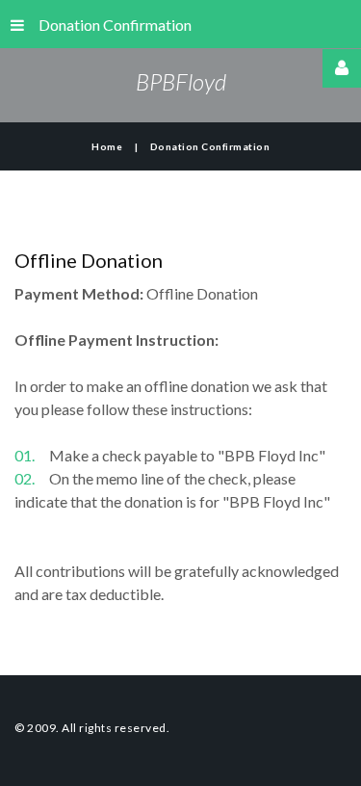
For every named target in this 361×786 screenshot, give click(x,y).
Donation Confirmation (115, 24)
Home (106, 146)
